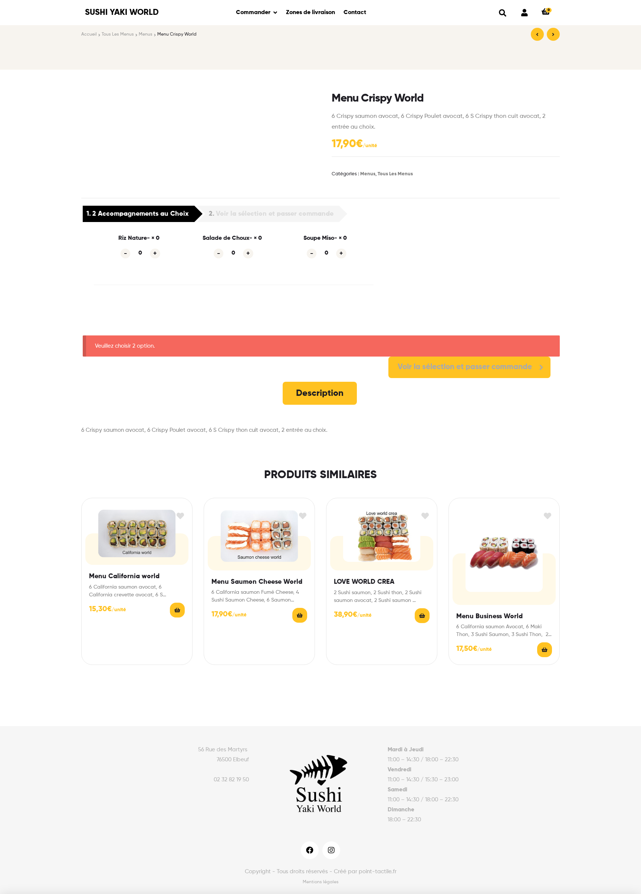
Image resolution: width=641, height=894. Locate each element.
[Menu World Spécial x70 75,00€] (553, 34)
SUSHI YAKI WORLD (122, 13)
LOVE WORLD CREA (364, 582)
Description (319, 393)
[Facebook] (310, 850)
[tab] (320, 393)
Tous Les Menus (118, 34)
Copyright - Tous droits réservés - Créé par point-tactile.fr (321, 871)
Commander (253, 13)
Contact (354, 13)
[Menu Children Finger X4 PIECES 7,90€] (537, 34)
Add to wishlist (180, 516)
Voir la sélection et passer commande (274, 214)
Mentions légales (321, 882)
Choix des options (177, 610)
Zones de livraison (310, 13)
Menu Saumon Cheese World (256, 582)
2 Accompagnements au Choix (140, 214)
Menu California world (124, 576)
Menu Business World (489, 616)
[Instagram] (331, 850)
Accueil (89, 34)
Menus (145, 34)
